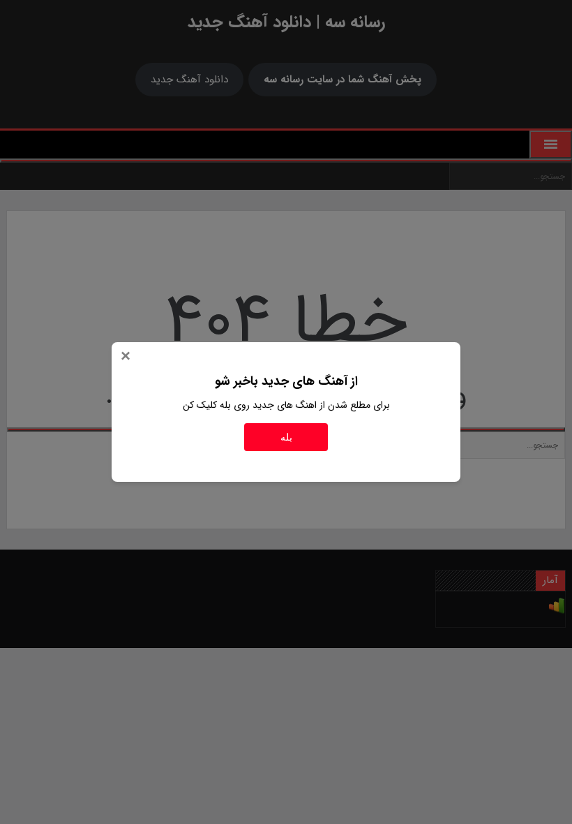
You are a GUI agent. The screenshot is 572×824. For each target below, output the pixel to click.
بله (286, 437)
